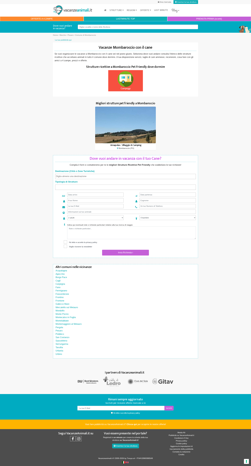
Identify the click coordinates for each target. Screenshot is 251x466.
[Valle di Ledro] (113, 381)
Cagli (58, 280)
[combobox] (125, 176)
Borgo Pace (61, 277)
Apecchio (60, 274)
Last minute (161, 10)
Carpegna (60, 284)
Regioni (131, 10)
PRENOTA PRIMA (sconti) (209, 19)
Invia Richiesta (125, 252)
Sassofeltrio (61, 340)
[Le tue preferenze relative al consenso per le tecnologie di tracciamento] (246, 461)
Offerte (145, 10)
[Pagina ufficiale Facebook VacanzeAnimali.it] (73, 439)
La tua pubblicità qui (63, 40)
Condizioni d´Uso (181, 438)
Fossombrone (62, 294)
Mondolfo (60, 310)
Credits (181, 454)
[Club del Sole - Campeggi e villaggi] (137, 381)
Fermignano (61, 290)
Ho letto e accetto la (126, 413)
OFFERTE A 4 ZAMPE (42, 19)
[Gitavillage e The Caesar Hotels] (162, 381)
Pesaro (59, 330)
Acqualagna (61, 270)
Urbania (59, 350)
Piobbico (60, 334)
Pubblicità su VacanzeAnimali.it (181, 435)
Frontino (60, 297)
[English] (127, 462)
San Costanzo (62, 337)
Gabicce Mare (62, 304)
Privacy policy (181, 441)
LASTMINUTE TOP (125, 19)
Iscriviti (169, 408)
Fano (58, 287)
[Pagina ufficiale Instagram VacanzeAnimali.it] (79, 439)
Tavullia (59, 347)
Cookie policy (181, 443)
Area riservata (165, 2)
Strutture (116, 10)
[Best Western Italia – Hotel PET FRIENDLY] (88, 381)
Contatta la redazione (181, 452)
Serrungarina (62, 344)
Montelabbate (62, 320)
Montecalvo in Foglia (66, 317)
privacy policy (91, 242)
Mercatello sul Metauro (67, 307)
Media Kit (181, 432)
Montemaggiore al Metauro (69, 324)
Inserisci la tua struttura (186, 2)
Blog (175, 10)
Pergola (59, 327)
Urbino (59, 354)
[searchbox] (125, 176)
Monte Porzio (62, 314)
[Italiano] (124, 462)
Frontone (60, 300)
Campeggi (125, 88)
